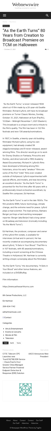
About (8, 420)
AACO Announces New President (38, 355)
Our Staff (39, 420)
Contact (23, 420)
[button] (4, 15)
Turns (19, 343)
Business (13, 22)
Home (5, 22)
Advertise (25, 423)
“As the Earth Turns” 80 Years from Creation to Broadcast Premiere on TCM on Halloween (24, 37)
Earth (12, 343)
